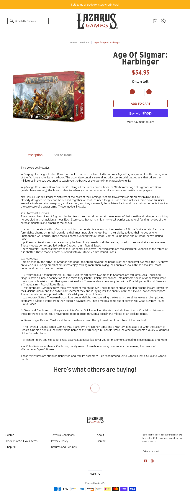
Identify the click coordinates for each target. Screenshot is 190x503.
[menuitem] (5, 21)
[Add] (149, 91)
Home (73, 42)
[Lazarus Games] (96, 21)
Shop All (11, 446)
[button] (5, 21)
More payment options (140, 121)
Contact (102, 441)
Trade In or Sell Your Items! (22, 441)
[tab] (34, 155)
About (100, 434)
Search (10, 434)
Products (84, 42)
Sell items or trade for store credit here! (95, 4)
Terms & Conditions (63, 434)
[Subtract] (132, 91)
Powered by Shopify (95, 483)
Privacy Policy (59, 441)
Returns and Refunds (64, 446)
